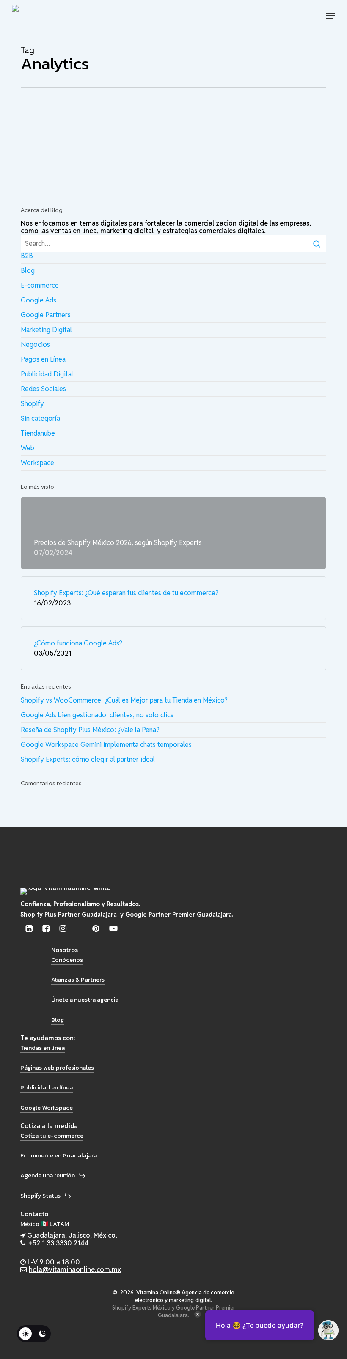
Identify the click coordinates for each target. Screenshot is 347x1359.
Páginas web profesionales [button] (57, 1067)
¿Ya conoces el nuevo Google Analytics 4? (124, 140)
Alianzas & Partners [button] (78, 979)
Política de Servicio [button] (50, 1344)
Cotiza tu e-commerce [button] (51, 1135)
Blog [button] (57, 1019)
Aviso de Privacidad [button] (51, 1327)
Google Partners (46, 314)
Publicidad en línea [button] (46, 1087)
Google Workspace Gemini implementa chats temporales (106, 744)
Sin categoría (40, 418)
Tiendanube (38, 433)
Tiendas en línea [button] (42, 1047)
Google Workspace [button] (46, 1107)
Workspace (37, 462)
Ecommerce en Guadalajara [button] (58, 1155)
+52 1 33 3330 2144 (59, 1243)
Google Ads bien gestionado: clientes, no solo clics (97, 715)
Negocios (35, 344)
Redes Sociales (43, 388)
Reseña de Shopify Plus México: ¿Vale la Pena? (90, 729)
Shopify (32, 403)
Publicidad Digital (136, 124)
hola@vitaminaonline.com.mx (75, 1269)
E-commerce (40, 285)
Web (27, 448)
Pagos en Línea (43, 359)
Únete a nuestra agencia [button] (84, 999)
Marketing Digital (46, 329)
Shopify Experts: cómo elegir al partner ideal (88, 759)
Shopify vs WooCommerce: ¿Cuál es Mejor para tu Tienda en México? (124, 700)
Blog (68, 124)
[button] (330, 15)
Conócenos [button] (67, 959)
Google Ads (92, 124)
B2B (27, 255)
